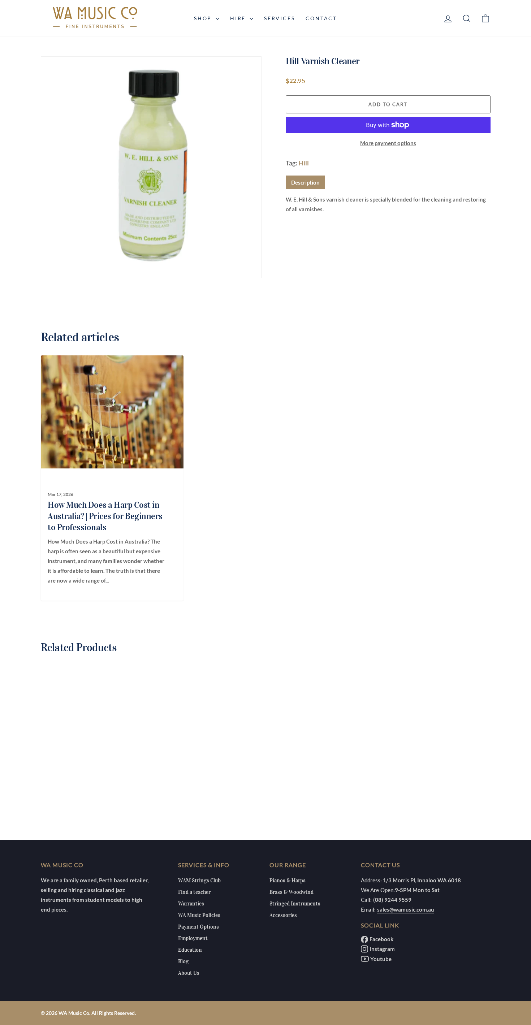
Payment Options (198, 927)
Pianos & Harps (287, 880)
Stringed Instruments (294, 903)
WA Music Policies (199, 915)
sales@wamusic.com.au (405, 909)
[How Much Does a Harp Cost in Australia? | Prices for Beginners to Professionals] (108, 411)
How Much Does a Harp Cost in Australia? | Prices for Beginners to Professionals (105, 516)
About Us (188, 973)
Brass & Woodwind (291, 892)
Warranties (191, 903)
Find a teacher (194, 892)
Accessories (283, 915)
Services (279, 18)
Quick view (93, 770)
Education (190, 950)
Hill (303, 163)
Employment (193, 938)
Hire (239, 18)
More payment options (388, 143)
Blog (183, 961)
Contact (321, 18)
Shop (204, 18)
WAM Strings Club (199, 880)
